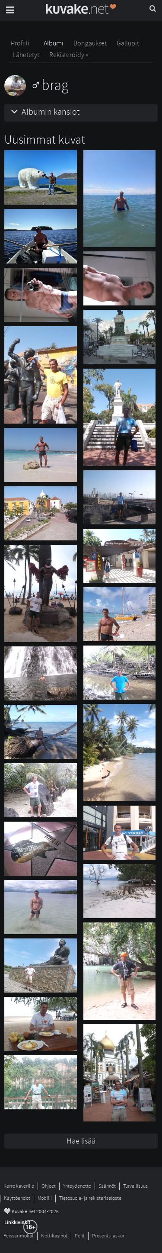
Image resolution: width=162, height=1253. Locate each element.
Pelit (80, 1236)
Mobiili (45, 1198)
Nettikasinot (54, 1236)
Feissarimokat (18, 1236)
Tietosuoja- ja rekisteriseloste (90, 1198)
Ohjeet (48, 1186)
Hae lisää (81, 1141)
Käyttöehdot (17, 1198)
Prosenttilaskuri (109, 1236)
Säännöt (107, 1186)
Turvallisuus (135, 1186)
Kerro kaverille (18, 1186)
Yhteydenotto (77, 1186)
